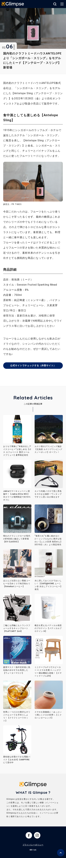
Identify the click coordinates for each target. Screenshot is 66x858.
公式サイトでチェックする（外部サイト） (33, 365)
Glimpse (13, 4)
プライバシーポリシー (33, 845)
